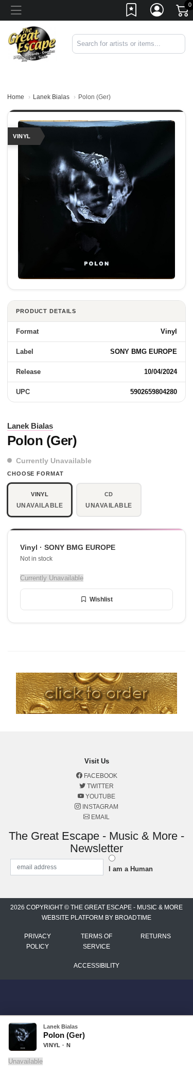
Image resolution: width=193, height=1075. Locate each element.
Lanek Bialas (51, 97)
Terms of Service (96, 941)
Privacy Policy (37, 941)
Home (15, 97)
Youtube (99, 796)
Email (100, 817)
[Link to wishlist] (132, 12)
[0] (183, 12)
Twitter (99, 786)
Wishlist (101, 599)
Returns (156, 936)
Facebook (99, 775)
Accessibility (96, 965)
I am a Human (131, 869)
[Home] (32, 43)
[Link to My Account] (157, 12)
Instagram (99, 806)
